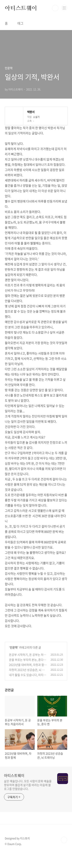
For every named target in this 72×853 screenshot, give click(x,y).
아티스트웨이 (21, 8)
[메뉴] (64, 8)
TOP (64, 840)
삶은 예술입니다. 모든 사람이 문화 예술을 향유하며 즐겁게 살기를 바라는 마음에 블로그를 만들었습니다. (28, 785)
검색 (55, 8)
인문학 (14, 647)
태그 (20, 23)
